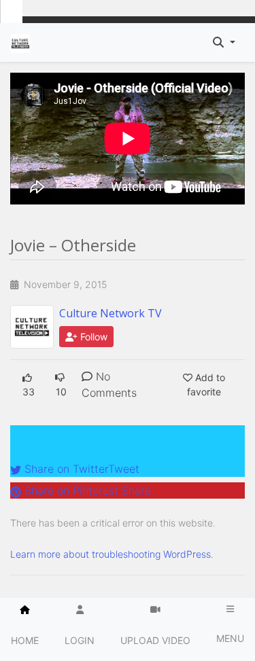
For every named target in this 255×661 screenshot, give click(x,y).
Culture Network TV (110, 313)
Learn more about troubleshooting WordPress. (112, 554)
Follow (92, 336)
